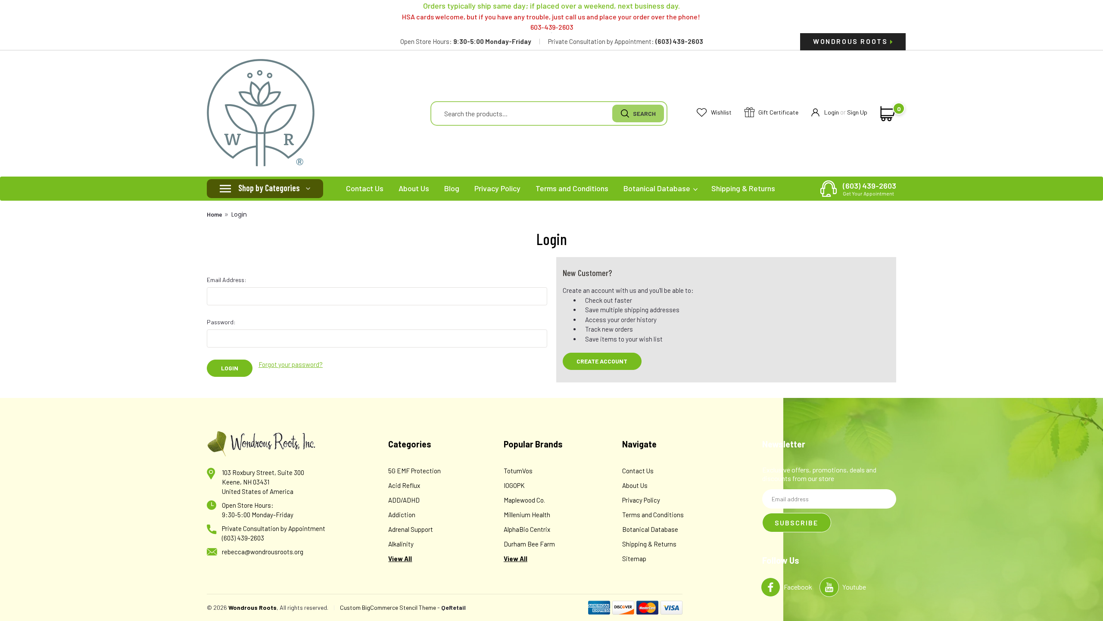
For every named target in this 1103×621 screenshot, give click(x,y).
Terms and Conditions (572, 188)
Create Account (601, 361)
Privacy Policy (497, 188)
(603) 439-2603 (869, 188)
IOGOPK (514, 485)
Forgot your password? (291, 364)
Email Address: (226, 279)
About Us (414, 188)
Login (831, 112)
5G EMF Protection (414, 471)
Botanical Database (657, 188)
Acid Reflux (404, 485)
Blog (451, 188)
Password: (221, 322)
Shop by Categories (269, 188)
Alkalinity (401, 544)
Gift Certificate (777, 112)
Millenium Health (527, 515)
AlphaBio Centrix (527, 529)
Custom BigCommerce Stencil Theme (388, 607)
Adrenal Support (410, 529)
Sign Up (857, 112)
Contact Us (364, 188)
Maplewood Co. (524, 500)
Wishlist (721, 112)
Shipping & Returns (743, 188)
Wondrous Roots (851, 41)
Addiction (401, 515)
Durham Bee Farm (529, 544)
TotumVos (518, 471)
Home (214, 214)
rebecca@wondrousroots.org (262, 552)
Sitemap (634, 558)
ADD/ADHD (404, 500)
